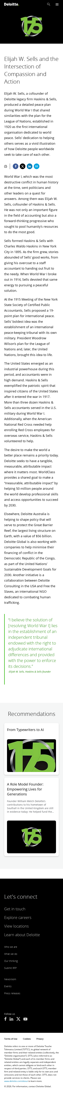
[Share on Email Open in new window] (36, 166)
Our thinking (11, 961)
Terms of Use (10, 1038)
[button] (48, 4)
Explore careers (17, 917)
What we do (10, 954)
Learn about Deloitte (22, 934)
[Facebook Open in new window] (5, 1019)
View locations (16, 926)
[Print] (5, 166)
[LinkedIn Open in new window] (11, 1019)
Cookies (27, 1038)
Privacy (39, 1038)
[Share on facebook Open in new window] (15, 166)
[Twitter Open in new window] (18, 1019)
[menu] (57, 4)
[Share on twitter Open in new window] (22, 166)
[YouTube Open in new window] (25, 1019)
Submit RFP (10, 968)
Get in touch (14, 908)
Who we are (10, 946)
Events (8, 986)
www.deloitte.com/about (16, 1081)
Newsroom (10, 979)
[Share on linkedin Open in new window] (29, 166)
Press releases (12, 993)
